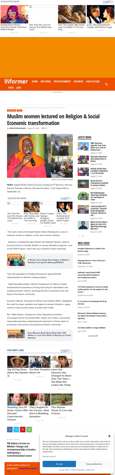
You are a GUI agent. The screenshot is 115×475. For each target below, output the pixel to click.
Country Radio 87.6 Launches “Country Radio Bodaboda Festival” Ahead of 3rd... (98, 211)
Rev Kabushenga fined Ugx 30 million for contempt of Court (99, 196)
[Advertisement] (57, 56)
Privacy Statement (78, 470)
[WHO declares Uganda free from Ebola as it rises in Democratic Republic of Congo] (83, 146)
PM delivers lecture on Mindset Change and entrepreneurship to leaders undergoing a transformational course (21, 449)
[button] (109, 436)
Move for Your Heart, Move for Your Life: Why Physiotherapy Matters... (99, 225)
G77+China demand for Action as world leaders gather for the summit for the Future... (93, 289)
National (46, 81)
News (15, 108)
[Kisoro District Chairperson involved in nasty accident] (83, 184)
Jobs (18, 87)
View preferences (94, 464)
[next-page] (82, 235)
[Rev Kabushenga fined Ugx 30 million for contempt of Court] (83, 196)
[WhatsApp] (29, 429)
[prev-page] (79, 235)
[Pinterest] (23, 429)
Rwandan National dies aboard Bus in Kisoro (99, 158)
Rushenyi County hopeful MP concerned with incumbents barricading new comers (89, 275)
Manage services (49, 456)
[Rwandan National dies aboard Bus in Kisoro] (83, 159)
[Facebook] (10, 429)
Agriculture (93, 81)
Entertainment (62, 81)
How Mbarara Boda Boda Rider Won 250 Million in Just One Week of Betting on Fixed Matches (49, 335)
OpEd (11, 87)
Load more (92, 336)
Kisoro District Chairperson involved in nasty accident (99, 182)
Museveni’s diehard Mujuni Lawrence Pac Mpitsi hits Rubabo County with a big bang (92, 316)
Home (35, 81)
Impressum (90, 470)
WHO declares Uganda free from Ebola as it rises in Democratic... (98, 146)
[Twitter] (16, 429)
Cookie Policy (64, 470)
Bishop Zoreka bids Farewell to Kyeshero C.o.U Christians (99, 170)
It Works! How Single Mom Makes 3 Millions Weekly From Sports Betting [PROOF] (48, 261)
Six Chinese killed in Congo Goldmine (92, 327)
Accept (59, 464)
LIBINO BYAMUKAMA (17, 128)
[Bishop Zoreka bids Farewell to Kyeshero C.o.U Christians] (83, 172)
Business (78, 81)
